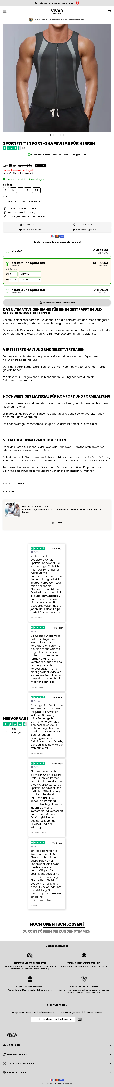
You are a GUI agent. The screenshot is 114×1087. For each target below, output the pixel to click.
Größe (8, 185)
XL (28, 190)
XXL (36, 190)
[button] (57, 251)
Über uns (14, 1045)
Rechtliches (16, 1072)
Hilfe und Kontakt (21, 1063)
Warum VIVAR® (18, 1054)
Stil (5, 196)
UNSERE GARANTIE (13, 483)
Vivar (50, 1084)
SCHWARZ (10, 201)
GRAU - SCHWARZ (32, 201)
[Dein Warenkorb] (109, 11)
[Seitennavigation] (4, 11)
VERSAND (8, 491)
